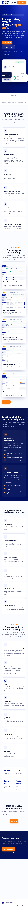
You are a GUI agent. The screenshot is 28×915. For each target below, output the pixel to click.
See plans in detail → (14, 825)
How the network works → (11, 853)
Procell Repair (7, 2)
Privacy (19, 905)
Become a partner (8, 849)
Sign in (3, 905)
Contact (4, 909)
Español (14, 2)
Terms (23, 905)
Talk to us (14, 891)
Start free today (14, 886)
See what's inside (8, 47)
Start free (22, 2)
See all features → (8, 235)
